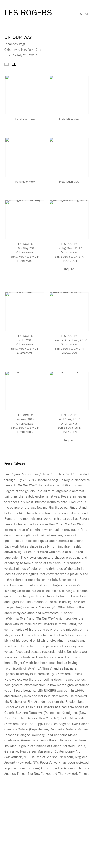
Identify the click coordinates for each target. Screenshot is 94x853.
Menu (85, 15)
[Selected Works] (6, 64)
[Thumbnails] (14, 64)
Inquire (69, 269)
